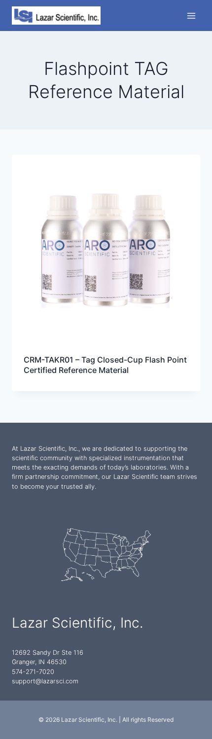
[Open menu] (191, 15)
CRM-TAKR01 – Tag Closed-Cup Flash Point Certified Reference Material (105, 365)
